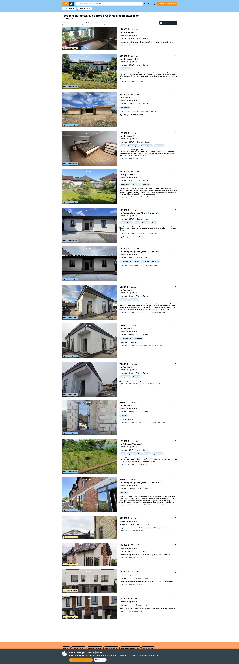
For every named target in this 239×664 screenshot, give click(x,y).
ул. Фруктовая (127, 97)
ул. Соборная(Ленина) (130, 444)
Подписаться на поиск (96, 23)
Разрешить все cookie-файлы (81, 660)
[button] (154, 4)
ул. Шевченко (126, 136)
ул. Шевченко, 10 (128, 59)
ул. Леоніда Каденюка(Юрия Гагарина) (138, 213)
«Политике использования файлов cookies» (144, 656)
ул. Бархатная (126, 174)
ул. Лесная (125, 290)
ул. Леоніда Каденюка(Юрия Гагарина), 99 (140, 482)
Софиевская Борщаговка (128, 293)
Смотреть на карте (169, 23)
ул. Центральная (128, 32)
